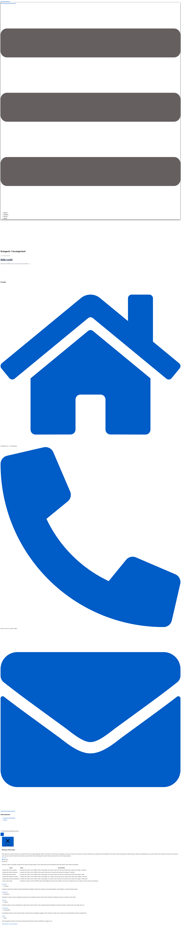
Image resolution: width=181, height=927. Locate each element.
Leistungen (5, 214)
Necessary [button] (4, 857)
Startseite (5, 212)
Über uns (5, 216)
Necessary (6, 859)
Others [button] (3, 916)
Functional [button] (4, 884)
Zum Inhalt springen (5, 1)
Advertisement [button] (5, 908)
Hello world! (7, 259)
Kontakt (5, 218)
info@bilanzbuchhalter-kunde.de (8, 811)
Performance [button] (5, 892)
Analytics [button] (4, 900)
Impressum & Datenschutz (9, 818)
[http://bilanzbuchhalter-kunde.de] (8, 3)
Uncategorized (7, 255)
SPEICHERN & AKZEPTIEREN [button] (9, 924)
